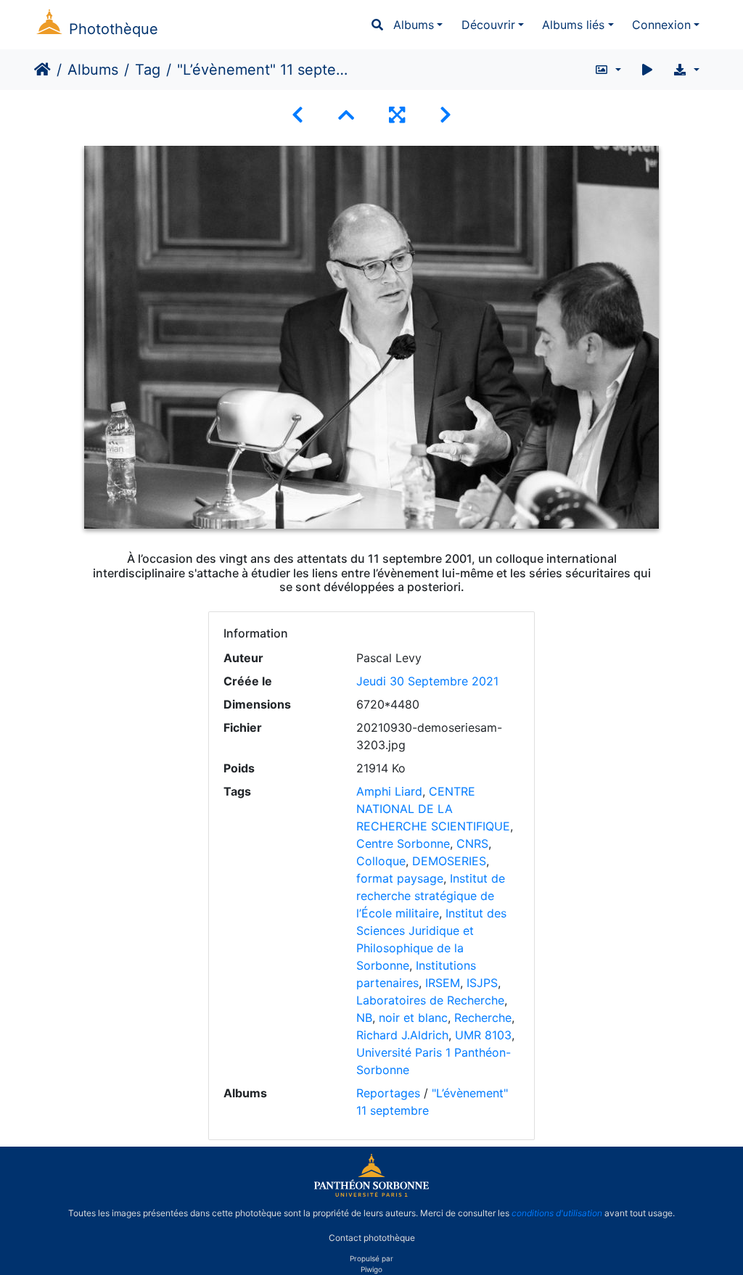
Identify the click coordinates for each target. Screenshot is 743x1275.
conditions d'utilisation (557, 1213)
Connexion (661, 24)
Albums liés (573, 24)
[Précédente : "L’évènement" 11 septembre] (297, 115)
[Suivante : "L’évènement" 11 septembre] (445, 115)
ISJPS (482, 982)
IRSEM (442, 982)
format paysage (399, 878)
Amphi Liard (389, 791)
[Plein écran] (397, 115)
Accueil (42, 70)
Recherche (483, 1017)
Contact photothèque (372, 1237)
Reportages (388, 1093)
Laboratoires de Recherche (430, 1000)
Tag (147, 69)
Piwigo (371, 1269)
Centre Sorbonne (403, 843)
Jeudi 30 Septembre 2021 (427, 681)
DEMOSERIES (449, 861)
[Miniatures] (346, 115)
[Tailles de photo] (608, 69)
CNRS (472, 843)
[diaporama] (647, 69)
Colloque (381, 861)
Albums (413, 24)
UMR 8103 (483, 1035)
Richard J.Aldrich (402, 1035)
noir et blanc (413, 1017)
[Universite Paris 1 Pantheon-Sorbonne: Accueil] (371, 1193)
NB (364, 1017)
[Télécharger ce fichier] (686, 69)
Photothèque (113, 29)
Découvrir (488, 24)
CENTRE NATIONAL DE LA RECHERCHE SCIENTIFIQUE (433, 808)
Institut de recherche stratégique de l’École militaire (430, 895)
